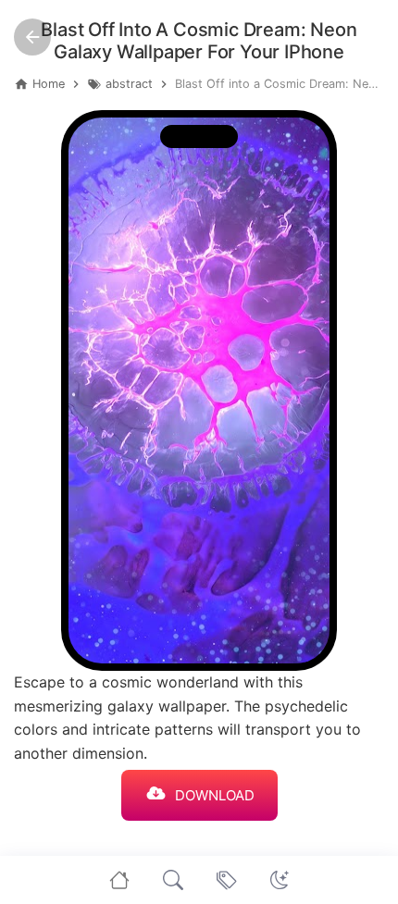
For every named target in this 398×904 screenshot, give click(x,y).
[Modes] (279, 880)
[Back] (32, 37)
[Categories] (227, 880)
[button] (279, 880)
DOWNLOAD (215, 795)
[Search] (173, 880)
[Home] (119, 880)
